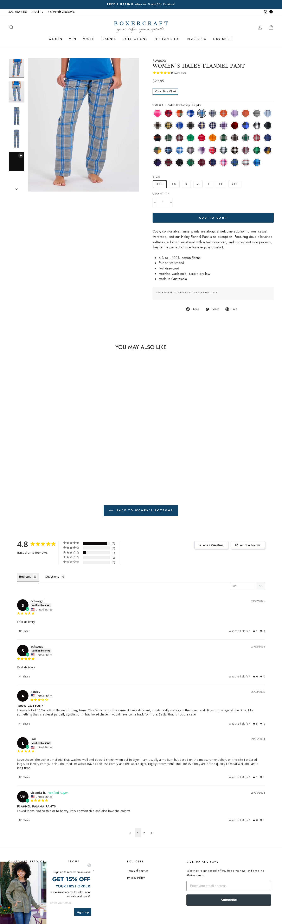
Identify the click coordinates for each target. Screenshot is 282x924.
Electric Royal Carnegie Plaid (190, 113)
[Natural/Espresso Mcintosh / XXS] (41, 434)
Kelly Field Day (190, 138)
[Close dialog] (89, 865)
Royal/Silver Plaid (179, 150)
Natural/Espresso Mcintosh (157, 125)
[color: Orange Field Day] (36, 448)
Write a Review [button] (250, 545)
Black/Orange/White (157, 138)
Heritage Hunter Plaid (246, 138)
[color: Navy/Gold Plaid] (47, 438)
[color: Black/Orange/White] (47, 443)
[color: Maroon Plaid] (36, 457)
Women (56, 39)
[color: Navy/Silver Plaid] (53, 438)
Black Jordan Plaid (268, 125)
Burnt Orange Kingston (223, 113)
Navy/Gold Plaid (202, 125)
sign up (82, 912)
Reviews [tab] (25, 576)
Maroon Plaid (246, 150)
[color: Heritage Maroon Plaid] (19, 448)
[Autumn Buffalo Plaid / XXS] (30, 429)
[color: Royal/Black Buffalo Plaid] (30, 443)
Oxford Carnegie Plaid (257, 113)
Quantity (161, 194)
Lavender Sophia (202, 150)
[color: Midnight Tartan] (53, 434)
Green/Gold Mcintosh (157, 150)
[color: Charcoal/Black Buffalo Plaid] (41, 438)
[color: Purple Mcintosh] (53, 457)
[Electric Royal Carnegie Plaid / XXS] (36, 429)
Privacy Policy (136, 878)
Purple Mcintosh (157, 162)
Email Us (37, 12)
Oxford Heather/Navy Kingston (213, 113)
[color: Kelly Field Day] (25, 448)
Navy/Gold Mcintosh (268, 150)
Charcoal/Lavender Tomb (190, 150)
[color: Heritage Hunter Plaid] (53, 448)
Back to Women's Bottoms (144, 510)
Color (177, 105)
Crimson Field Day (202, 138)
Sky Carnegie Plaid (268, 113)
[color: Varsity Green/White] (36, 462)
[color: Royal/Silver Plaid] (41, 453)
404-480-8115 (17, 12)
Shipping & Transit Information (187, 292)
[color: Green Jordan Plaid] (53, 443)
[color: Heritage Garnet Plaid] (19, 453)
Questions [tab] (52, 576)
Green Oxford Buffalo (223, 138)
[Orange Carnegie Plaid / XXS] (25, 434)
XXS (159, 184)
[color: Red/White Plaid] (19, 457)
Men (72, 39)
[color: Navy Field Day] (25, 453)
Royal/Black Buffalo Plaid (246, 125)
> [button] (152, 833)
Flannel (108, 39)
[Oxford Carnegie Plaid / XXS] (30, 434)
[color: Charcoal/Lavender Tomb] (47, 453)
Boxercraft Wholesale (61, 12)
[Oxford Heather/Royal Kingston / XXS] (41, 429)
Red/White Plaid (213, 150)
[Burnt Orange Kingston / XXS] (53, 429)
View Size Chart (165, 91)
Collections (135, 39)
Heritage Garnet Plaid (257, 138)
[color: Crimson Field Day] (30, 448)
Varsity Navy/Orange (213, 162)
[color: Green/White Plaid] (25, 457)
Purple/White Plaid (223, 125)
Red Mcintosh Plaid (168, 162)
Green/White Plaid (223, 150)
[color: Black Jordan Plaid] (41, 443)
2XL (235, 184)
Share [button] (26, 631)
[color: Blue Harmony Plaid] (25, 438)
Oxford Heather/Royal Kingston (202, 113)
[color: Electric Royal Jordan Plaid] (36, 438)
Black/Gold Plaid (168, 125)
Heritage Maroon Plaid (179, 138)
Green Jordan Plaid (168, 138)
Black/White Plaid (235, 150)
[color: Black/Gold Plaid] (30, 438)
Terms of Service (137, 871)
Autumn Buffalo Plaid (179, 113)
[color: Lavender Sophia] (53, 453)
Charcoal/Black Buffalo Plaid (190, 125)
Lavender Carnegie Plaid (235, 113)
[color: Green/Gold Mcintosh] (30, 453)
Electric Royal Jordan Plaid (179, 125)
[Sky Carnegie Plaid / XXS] (36, 434)
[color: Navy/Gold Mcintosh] (47, 457)
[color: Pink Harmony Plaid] (47, 434)
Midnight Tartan (235, 162)
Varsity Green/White (190, 162)
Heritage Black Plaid (235, 138)
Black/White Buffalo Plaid (257, 125)
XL (221, 184)
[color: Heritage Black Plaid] (47, 448)
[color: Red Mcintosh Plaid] (25, 462)
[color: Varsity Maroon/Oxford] (41, 462)
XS (174, 184)
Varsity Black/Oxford (179, 162)
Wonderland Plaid (246, 162)
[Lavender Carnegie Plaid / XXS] (19, 434)
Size (156, 177)
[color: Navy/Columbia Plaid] (36, 453)
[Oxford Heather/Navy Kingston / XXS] (47, 429)
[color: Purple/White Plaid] (19, 443)
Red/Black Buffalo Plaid (235, 125)
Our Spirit (223, 39)
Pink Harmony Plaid (223, 162)
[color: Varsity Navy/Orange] (47, 462)
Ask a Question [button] (213, 545)
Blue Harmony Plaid (257, 162)
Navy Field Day (268, 138)
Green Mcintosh (257, 150)
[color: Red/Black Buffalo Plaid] (25, 443)
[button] (255, 631)
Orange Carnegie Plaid (246, 113)
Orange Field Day (213, 138)
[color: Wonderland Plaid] (19, 438)
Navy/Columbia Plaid (168, 150)
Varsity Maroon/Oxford (202, 162)
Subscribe (229, 900)
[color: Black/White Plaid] (30, 457)
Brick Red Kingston (168, 113)
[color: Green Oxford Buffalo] (41, 448)
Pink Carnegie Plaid (157, 113)
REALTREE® (197, 39)
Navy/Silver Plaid (213, 125)
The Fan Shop (167, 39)
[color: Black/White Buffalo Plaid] (36, 443)
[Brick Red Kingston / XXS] (25, 429)
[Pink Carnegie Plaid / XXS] (19, 429)
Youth (89, 39)
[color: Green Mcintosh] (41, 457)
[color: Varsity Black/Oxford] (30, 462)
